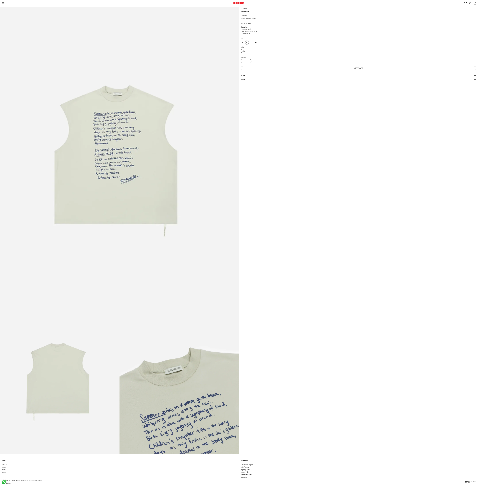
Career (4, 472)
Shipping (243, 18)
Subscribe (471, 457)
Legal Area (244, 477)
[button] (470, 3)
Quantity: (243, 57)
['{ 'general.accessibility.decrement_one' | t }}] (242, 61)
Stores (3, 470)
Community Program (247, 465)
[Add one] (249, 61)
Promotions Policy (246, 475)
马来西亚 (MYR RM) (470, 482)
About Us (4, 465)
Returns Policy (245, 472)
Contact (4, 467)
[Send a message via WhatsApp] (4, 482)
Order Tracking (245, 467)
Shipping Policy (245, 470)
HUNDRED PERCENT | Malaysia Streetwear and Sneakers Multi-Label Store (24, 480)
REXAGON (244, 8)
